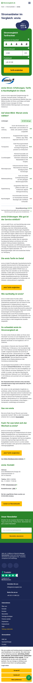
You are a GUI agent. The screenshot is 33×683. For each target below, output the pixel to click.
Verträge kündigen (7, 616)
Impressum (5, 621)
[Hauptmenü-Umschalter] (29, 3)
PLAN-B (4, 644)
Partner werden (6, 619)
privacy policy (21, 663)
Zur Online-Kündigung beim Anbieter (12, 459)
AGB (3, 626)
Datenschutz (5, 624)
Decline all (16, 675)
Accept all (16, 670)
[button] (11, 287)
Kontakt (4, 609)
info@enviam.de (11, 485)
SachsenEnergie (6, 642)
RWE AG (4, 639)
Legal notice (5, 665)
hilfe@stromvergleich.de (14, 587)
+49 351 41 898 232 (13, 595)
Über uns (4, 606)
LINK (13, 488)
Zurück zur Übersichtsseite (11, 504)
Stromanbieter (6, 634)
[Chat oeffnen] (29, 677)
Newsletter (5, 614)
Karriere (4, 611)
